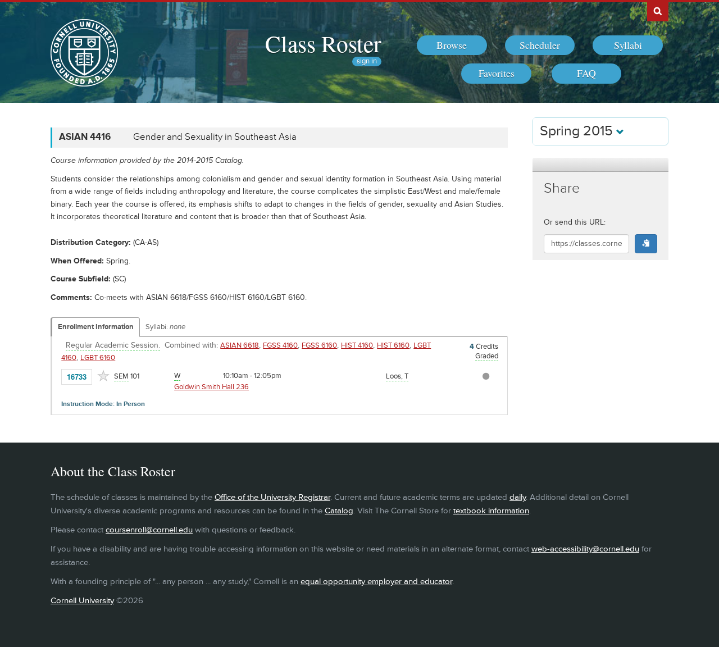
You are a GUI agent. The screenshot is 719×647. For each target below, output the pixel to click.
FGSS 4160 (280, 345)
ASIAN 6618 (239, 345)
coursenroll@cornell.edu (149, 530)
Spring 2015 (578, 131)
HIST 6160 (393, 345)
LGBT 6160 (97, 357)
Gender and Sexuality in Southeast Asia (215, 137)
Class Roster (323, 43)
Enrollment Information (96, 326)
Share (562, 188)
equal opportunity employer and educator (376, 581)
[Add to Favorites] (103, 376)
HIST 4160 (357, 345)
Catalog (339, 510)
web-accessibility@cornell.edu (585, 549)
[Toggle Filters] (600, 165)
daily (517, 497)
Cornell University (82, 600)
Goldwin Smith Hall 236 (211, 386)
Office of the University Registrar (272, 497)
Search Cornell (657, 10)
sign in (367, 61)
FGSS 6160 (319, 345)
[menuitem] (452, 45)
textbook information (491, 510)
